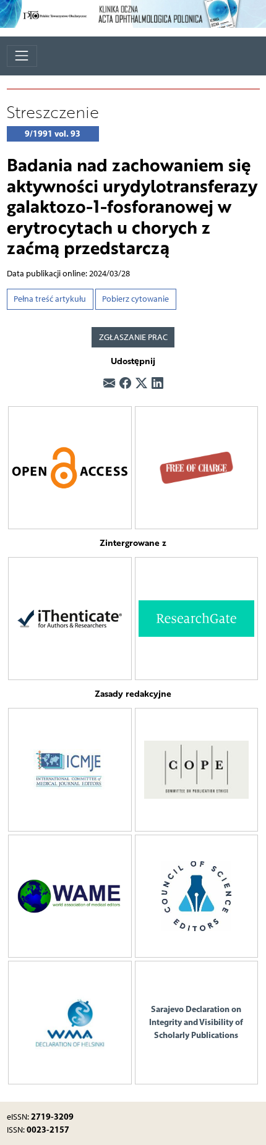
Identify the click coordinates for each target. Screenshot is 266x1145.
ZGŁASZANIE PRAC (133, 337)
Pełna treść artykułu (50, 299)
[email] (109, 384)
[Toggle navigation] (22, 56)
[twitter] (141, 384)
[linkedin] (157, 384)
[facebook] (125, 384)
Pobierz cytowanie (135, 299)
